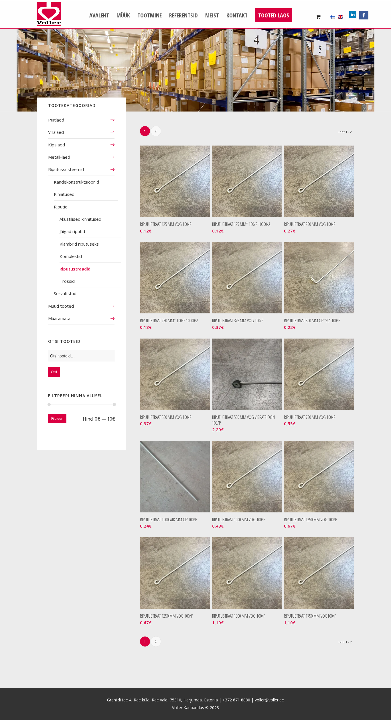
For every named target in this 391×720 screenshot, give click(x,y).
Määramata (59, 318)
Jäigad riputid (72, 231)
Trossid (67, 281)
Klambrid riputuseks (79, 244)
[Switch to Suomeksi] (332, 16)
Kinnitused (64, 194)
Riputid (61, 207)
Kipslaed (56, 145)
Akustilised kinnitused (80, 219)
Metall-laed (59, 157)
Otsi (54, 372)
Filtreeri (57, 418)
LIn (356, 15)
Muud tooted (61, 306)
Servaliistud (65, 293)
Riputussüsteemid (66, 169)
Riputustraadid (75, 269)
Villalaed (56, 132)
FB (366, 15)
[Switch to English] (340, 16)
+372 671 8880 (236, 700)
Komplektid (71, 256)
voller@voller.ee (269, 700)
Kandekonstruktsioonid (76, 182)
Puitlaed (56, 120)
